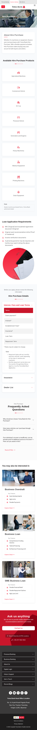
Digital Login (8, 669)
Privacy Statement (18, 724)
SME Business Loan (15, 580)
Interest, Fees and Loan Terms (17, 305)
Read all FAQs (9, 450)
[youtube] (15, 692)
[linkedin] (22, 692)
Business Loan (12, 534)
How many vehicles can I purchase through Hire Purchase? (16, 429)
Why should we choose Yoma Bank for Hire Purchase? (17, 420)
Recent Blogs (8, 684)
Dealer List (8, 387)
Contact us (19, 628)
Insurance (8, 378)
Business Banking (14, 2)
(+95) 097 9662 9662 (20, 640)
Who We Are (22, 2)
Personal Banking (5, 2)
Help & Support (9, 674)
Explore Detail (9, 508)
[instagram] (26, 692)
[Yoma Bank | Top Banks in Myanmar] (18, 7)
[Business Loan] (18, 522)
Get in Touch (8, 679)
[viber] (18, 692)
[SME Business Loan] (18, 569)
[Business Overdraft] (18, 478)
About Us (7, 664)
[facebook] (11, 692)
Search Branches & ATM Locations (19, 636)
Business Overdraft (15, 489)
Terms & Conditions (18, 721)
